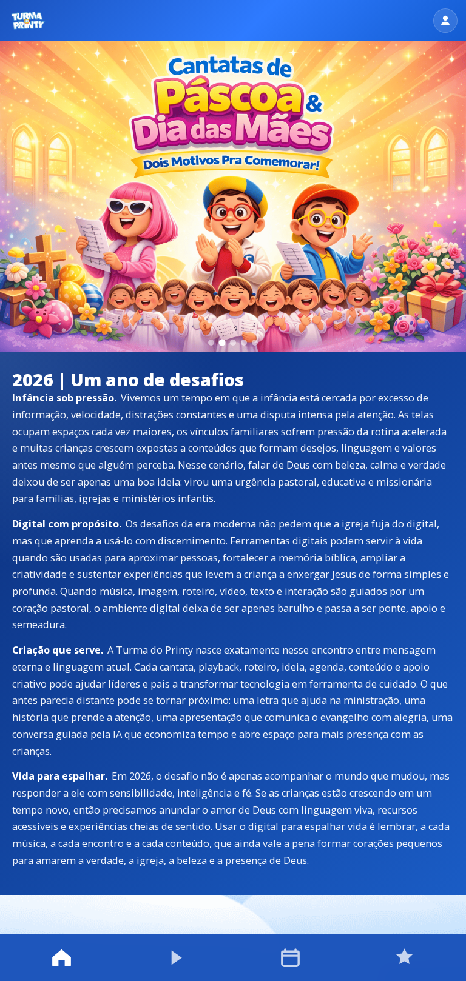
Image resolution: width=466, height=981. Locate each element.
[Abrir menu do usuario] (445, 20)
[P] (27, 20)
